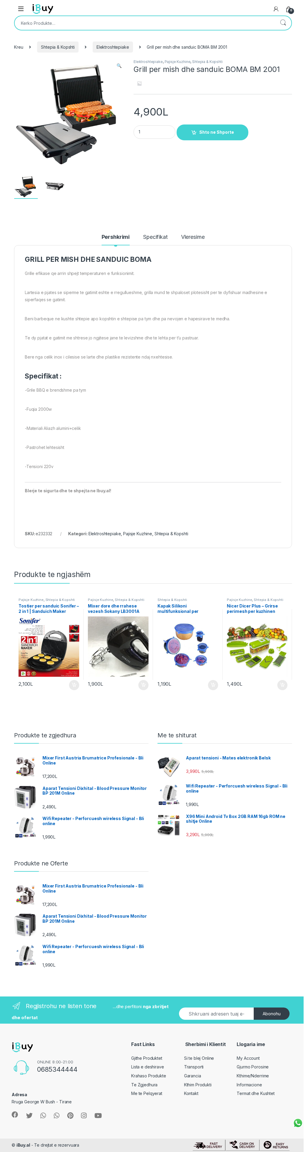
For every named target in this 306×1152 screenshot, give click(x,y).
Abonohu (272, 1013)
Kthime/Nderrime (253, 1075)
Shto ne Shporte (216, 132)
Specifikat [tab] (155, 237)
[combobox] (145, 23)
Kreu (18, 47)
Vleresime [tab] (193, 237)
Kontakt (191, 1093)
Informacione (249, 1084)
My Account (248, 1058)
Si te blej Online (199, 1058)
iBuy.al (23, 1145)
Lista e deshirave (147, 1066)
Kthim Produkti (198, 1084)
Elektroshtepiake (113, 47)
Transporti (194, 1066)
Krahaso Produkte (148, 1075)
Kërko (283, 23)
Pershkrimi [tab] (116, 237)
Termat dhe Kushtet (255, 1093)
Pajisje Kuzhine (178, 61)
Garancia (192, 1075)
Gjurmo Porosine (253, 1066)
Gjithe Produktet (146, 1058)
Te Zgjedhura (144, 1084)
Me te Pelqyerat (146, 1093)
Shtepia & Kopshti (58, 47)
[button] (119, 65)
